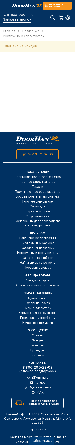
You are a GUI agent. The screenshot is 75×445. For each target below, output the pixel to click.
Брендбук (37, 350)
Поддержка (30, 31)
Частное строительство (37, 182)
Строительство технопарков (37, 285)
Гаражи (37, 187)
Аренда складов (37, 280)
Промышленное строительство (37, 177)
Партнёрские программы (37, 238)
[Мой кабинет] (67, 17)
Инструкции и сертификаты (37, 253)
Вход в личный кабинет (37, 243)
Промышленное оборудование (37, 192)
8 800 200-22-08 (37, 367)
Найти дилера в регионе (37, 262)
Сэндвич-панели (37, 216)
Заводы (37, 340)
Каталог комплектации (37, 248)
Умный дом (37, 206)
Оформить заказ (40, 154)
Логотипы (37, 355)
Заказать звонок (17, 19)
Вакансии (38, 345)
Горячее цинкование (37, 201)
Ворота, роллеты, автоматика (38, 196)
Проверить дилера (37, 267)
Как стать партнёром (37, 258)
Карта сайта (37, 429)
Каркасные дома (37, 211)
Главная (9, 31)
